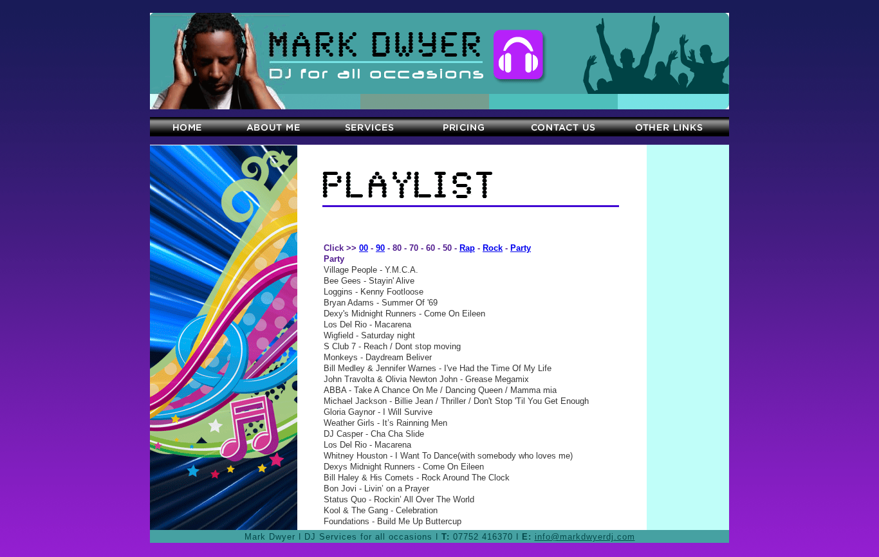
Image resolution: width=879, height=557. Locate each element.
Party (520, 248)
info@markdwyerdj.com (585, 537)
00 (363, 248)
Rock (493, 248)
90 (380, 248)
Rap (467, 248)
